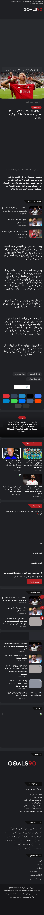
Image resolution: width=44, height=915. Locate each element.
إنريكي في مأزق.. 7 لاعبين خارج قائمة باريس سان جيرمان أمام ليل (12, 489)
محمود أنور (37, 170)
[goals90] (32, 9)
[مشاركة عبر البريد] (26, 406)
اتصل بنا (39, 868)
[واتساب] (14, 401)
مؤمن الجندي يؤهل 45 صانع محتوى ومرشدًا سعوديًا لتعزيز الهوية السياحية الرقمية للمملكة (15, 621)
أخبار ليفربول (34, 374)
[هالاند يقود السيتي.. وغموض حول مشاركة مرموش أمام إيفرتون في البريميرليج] (32, 453)
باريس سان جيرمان (14, 836)
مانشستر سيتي (36, 848)
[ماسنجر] (22, 401)
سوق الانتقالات (33, 379)
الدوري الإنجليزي (17, 829)
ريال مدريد (38, 844)
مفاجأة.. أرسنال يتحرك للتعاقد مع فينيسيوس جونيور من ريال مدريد (15, 646)
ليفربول (17, 844)
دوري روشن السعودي (13, 840)
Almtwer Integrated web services (27, 890)
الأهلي (39, 829)
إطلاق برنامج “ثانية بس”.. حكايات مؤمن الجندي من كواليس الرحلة (17, 683)
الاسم (39, 543)
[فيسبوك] (38, 396)
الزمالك (38, 836)
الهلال (25, 836)
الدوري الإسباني (29, 829)
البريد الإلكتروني (36, 553)
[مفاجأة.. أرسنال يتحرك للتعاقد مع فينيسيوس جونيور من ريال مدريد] (35, 210)
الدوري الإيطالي (36, 832)
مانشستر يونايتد (24, 848)
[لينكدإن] (22, 396)
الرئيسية (37, 102)
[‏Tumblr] (14, 396)
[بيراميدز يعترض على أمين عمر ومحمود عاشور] (35, 695)
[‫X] (30, 396)
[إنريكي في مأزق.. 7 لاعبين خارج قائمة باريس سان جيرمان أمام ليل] (11, 479)
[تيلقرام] (6, 401)
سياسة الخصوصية (36, 871)
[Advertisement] (22, 43)
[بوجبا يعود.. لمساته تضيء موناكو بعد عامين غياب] (35, 233)
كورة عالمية (29, 102)
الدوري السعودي (24, 832)
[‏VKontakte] (30, 401)
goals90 (12, 888)
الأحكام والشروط (36, 875)
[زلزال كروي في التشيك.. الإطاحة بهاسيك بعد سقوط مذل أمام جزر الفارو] (11, 453)
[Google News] (22, 387)
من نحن (39, 864)
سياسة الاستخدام (36, 879)
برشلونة (38, 840)
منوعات (22, 418)
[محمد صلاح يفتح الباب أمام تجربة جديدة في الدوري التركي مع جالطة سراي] (32, 479)
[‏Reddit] (38, 401)
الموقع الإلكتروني (36, 563)
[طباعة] (18, 406)
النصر (31, 836)
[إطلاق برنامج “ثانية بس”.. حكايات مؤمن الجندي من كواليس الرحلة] (35, 683)
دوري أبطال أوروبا (28, 840)
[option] (22, 425)
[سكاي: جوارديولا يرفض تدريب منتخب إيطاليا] (35, 222)
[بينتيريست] (6, 396)
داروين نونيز (18, 374)
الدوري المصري (11, 832)
